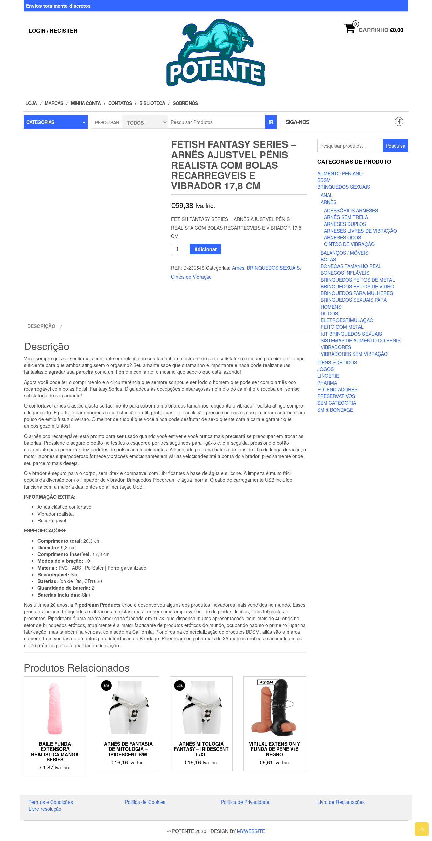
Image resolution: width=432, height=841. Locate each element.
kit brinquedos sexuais (351, 333)
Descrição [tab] (41, 326)
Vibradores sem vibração (354, 353)
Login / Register (53, 30)
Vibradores (336, 347)
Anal (327, 195)
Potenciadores (337, 389)
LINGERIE (328, 375)
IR (271, 122)
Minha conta (86, 103)
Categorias (40, 122)
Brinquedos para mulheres (357, 293)
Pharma (327, 382)
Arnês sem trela (346, 217)
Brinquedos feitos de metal (358, 279)
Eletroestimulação (347, 320)
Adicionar (205, 249)
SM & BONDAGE (335, 409)
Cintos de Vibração (191, 276)
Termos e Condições (51, 801)
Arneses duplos (345, 223)
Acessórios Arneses (351, 210)
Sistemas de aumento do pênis (360, 340)
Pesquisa (395, 145)
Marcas (54, 103)
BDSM (324, 180)
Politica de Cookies (145, 801)
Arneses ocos (342, 237)
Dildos (329, 313)
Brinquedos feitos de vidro (357, 286)
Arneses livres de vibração (360, 230)
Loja (31, 103)
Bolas (328, 259)
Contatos (120, 103)
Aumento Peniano (340, 173)
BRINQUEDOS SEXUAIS (273, 267)
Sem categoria (336, 402)
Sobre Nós (185, 103)
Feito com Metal (342, 326)
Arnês (238, 267)
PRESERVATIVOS (336, 396)
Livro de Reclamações (341, 801)
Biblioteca (152, 103)
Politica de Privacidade (245, 801)
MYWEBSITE (251, 830)
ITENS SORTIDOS (337, 362)
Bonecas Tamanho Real (351, 266)
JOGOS (325, 369)
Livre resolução (45, 808)
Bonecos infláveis (345, 272)
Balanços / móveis (344, 252)
